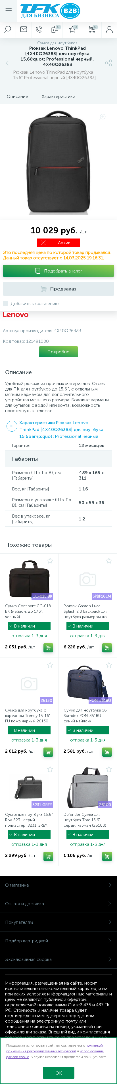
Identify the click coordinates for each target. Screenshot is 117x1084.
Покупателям (19, 922)
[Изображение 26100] (88, 787)
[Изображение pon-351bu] (88, 683)
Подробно (58, 351)
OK (58, 1073)
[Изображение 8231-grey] (29, 787)
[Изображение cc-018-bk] (29, 579)
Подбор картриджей (26, 940)
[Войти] (109, 30)
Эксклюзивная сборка (28, 959)
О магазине (17, 885)
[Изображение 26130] (29, 683)
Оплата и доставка (24, 903)
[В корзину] (48, 647)
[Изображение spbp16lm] (88, 579)
